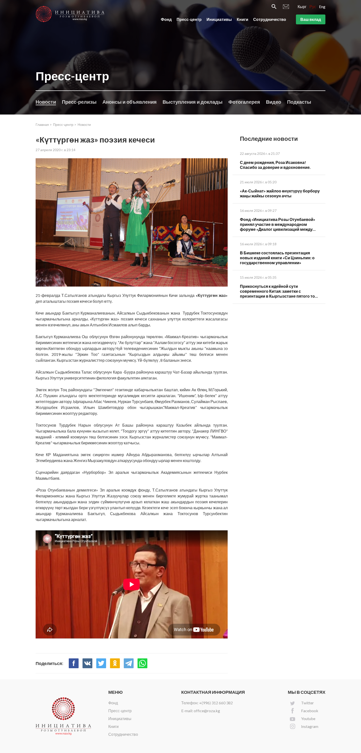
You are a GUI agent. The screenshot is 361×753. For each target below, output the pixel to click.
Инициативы (219, 19)
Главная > (44, 124)
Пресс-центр (189, 19)
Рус (312, 6)
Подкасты (299, 102)
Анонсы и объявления (129, 102)
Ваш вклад (310, 19)
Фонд (166, 19)
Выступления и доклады (192, 102)
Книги (242, 19)
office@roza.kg (207, 710)
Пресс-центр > (64, 124)
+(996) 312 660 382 (216, 702)
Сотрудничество (269, 19)
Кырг (302, 6)
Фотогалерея (244, 102)
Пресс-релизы (79, 102)
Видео (273, 102)
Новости (46, 102)
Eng (322, 6)
